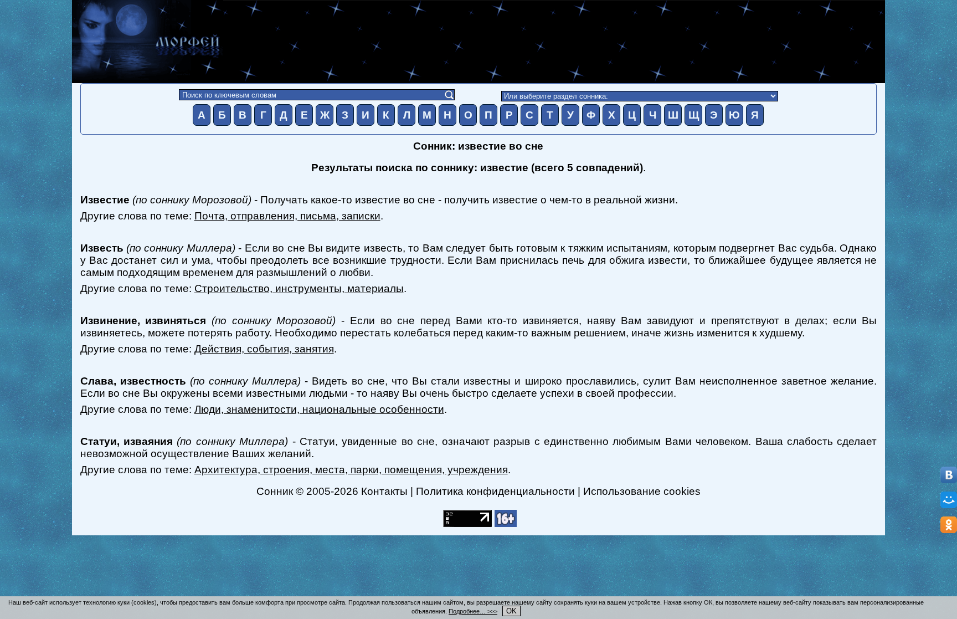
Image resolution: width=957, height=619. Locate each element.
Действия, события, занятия (264, 349)
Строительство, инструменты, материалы (299, 288)
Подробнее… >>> (473, 611)
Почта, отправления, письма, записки (287, 216)
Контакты (384, 491)
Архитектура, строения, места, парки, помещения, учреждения (351, 469)
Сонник (274, 491)
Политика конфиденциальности (495, 491)
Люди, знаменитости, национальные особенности (319, 409)
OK (511, 611)
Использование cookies (642, 491)
